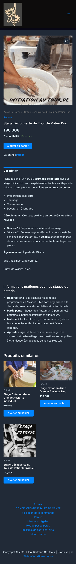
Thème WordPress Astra (38, 556)
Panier (38, 517)
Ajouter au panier (18, 145)
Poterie (18, 112)
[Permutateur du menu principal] (68, 14)
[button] (66, 41)
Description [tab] (11, 170)
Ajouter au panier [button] (18, 413)
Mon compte (38, 534)
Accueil (7, 112)
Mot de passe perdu (38, 525)
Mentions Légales (38, 521)
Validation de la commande (38, 512)
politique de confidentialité (38, 529)
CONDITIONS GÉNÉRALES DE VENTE (38, 508)
